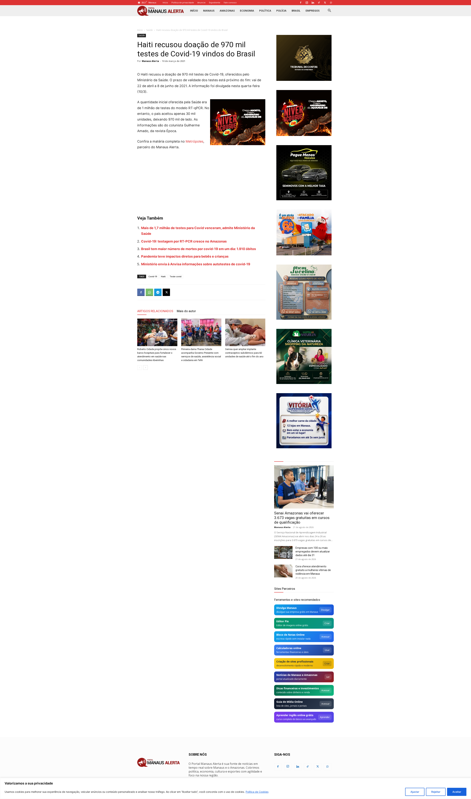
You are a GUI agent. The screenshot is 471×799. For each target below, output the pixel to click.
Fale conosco (230, 2)
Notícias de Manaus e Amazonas (296, 675)
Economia (247, 10)
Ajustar (414, 791)
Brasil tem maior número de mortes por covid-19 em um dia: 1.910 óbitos (198, 249)
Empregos (313, 10)
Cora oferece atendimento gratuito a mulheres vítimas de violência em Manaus (313, 570)
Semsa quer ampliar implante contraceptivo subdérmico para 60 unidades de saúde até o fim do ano (244, 353)
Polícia (281, 10)
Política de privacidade (182, 2)
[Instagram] (306, 2)
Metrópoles (194, 141)
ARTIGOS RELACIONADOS (155, 311)
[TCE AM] (304, 58)
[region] (235, 788)
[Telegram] (158, 292)
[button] (329, 11)
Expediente (214, 2)
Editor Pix (282, 621)
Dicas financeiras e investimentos (297, 688)
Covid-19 (152, 276)
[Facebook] (300, 2)
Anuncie (201, 2)
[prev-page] (139, 367)
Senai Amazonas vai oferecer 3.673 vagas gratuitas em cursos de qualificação (302, 518)
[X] (325, 2)
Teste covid (175, 276)
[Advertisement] (201, 180)
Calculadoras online (288, 648)
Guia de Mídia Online (289, 701)
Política (265, 10)
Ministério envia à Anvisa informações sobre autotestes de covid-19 (195, 264)
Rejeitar (435, 791)
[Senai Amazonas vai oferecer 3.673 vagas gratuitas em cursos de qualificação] (304, 487)
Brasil (296, 10)
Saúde (149, 30)
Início (165, 2)
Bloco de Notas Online (290, 634)
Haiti (163, 276)
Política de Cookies (257, 791)
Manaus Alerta (150, 61)
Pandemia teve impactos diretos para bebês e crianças (185, 256)
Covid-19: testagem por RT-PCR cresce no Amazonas (184, 241)
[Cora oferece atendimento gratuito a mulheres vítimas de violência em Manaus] (283, 571)
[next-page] (145, 367)
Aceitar (456, 791)
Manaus (209, 10)
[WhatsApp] (331, 2)
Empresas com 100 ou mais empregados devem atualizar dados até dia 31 (312, 551)
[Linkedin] (313, 2)
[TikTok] (319, 2)
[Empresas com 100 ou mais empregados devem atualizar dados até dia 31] (283, 552)
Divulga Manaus (286, 608)
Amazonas (227, 10)
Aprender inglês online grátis (294, 715)
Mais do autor (186, 311)
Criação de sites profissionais (294, 661)
